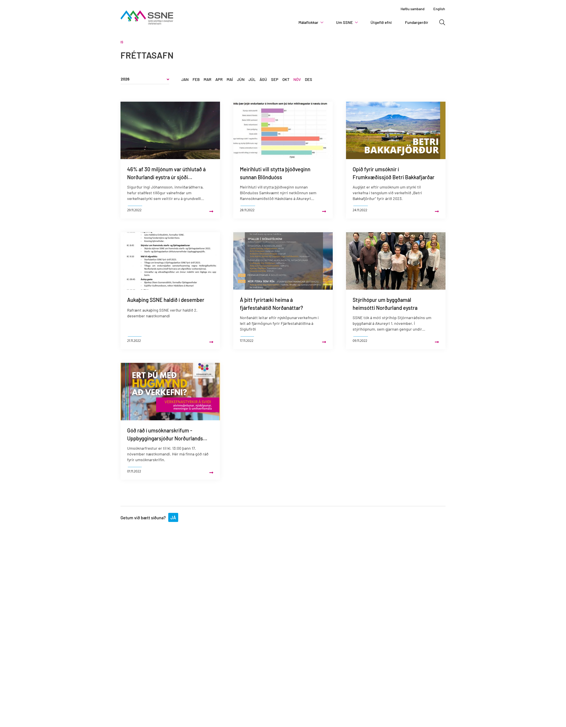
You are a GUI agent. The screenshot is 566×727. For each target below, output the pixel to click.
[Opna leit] (442, 22)
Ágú (263, 79)
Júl (252, 79)
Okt (285, 79)
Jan (185, 79)
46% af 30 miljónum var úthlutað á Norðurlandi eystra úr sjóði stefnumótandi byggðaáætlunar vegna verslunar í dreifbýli (166, 173)
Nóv (297, 79)
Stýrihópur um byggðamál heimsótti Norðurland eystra (385, 304)
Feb (196, 79)
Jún (241, 79)
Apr (219, 79)
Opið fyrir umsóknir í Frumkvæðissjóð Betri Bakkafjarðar (393, 173)
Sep (274, 79)
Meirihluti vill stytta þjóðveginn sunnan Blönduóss (275, 173)
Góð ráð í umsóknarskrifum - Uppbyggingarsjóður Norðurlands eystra (165, 434)
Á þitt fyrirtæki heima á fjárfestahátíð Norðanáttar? (271, 304)
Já (173, 517)
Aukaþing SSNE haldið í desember (165, 300)
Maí (230, 79)
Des (308, 79)
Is (121, 42)
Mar (207, 79)
